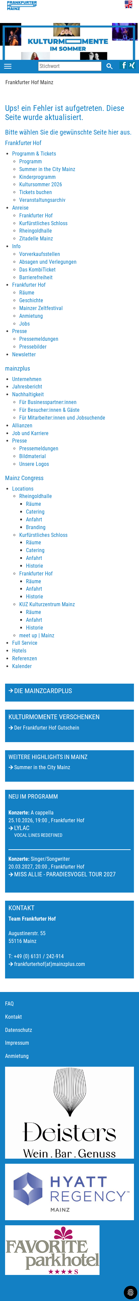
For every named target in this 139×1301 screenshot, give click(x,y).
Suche (109, 66)
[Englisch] (128, 4)
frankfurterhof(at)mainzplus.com (49, 964)
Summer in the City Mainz (42, 767)
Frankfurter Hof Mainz (29, 82)
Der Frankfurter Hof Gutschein (46, 728)
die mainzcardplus (43, 690)
